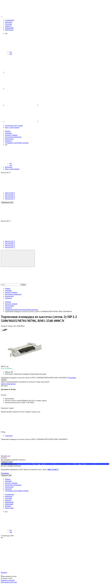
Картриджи (9, 296)
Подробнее (5, 473)
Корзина (4, 572)
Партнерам (9, 30)
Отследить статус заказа (14, 125)
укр (10, 54)
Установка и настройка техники (17, 491)
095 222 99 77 (10, 197)
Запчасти (8, 298)
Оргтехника (9, 306)
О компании (9, 20)
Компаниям (9, 28)
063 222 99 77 (10, 199)
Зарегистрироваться (8, 384)
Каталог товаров (11, 292)
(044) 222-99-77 (53, 469)
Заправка (8, 290)
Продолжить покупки (9, 582)
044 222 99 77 (10, 193)
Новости (8, 26)
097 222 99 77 (10, 195)
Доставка (8, 24)
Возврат (8, 506)
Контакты (8, 22)
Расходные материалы (13, 294)
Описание (9, 436)
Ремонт (8, 288)
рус (10, 52)
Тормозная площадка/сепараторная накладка (21, 309)
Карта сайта (9, 508)
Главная (8, 302)
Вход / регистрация (12, 127)
